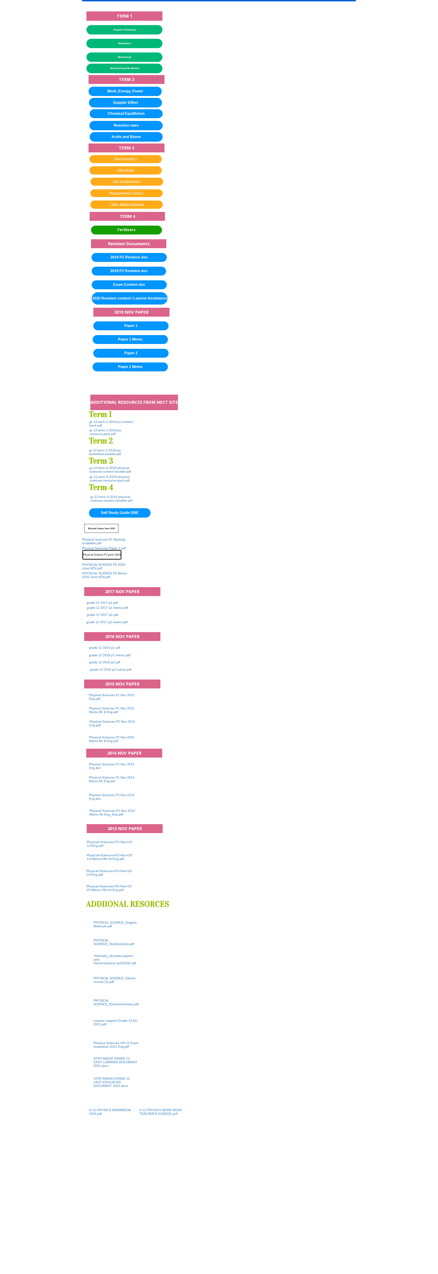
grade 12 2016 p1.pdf (104, 647)
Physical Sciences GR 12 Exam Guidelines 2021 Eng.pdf (116, 1044)
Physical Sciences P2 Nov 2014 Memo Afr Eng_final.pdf (112, 812)
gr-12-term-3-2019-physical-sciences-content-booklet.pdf (110, 469)
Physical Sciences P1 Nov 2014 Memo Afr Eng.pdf (111, 779)
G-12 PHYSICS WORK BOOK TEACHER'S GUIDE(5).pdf (160, 1111)
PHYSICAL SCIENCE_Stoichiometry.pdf (114, 942)
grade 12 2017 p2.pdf (102, 615)
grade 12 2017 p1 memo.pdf (107, 608)
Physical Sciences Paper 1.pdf (104, 548)
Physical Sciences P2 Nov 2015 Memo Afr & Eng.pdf (111, 739)
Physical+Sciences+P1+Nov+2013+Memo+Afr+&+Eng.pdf (109, 857)
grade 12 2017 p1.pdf (102, 602)
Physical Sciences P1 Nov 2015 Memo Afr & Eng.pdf (111, 710)
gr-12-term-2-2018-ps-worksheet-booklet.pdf (105, 452)
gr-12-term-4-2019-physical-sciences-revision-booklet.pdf (111, 498)
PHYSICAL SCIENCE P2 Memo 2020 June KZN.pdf (104, 575)
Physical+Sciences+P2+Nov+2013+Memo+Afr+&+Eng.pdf (109, 888)
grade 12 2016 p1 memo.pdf (109, 655)
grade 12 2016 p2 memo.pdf (110, 669)
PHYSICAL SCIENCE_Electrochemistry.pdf (116, 1002)
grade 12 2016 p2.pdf (104, 662)
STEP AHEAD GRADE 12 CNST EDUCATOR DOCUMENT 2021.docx (112, 1082)
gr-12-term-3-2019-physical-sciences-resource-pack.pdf (110, 478)
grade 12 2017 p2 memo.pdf (107, 622)
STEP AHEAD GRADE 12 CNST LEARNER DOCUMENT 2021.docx (115, 1062)
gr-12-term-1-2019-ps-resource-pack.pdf (105, 432)
